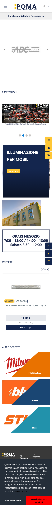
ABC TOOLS (21, 301)
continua (13, 171)
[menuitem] (46, 6)
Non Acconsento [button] (13, 500)
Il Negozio (36, 455)
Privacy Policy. (20, 491)
